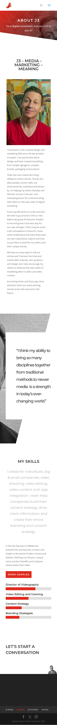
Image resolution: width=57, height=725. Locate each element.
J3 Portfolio (33, 709)
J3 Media (9, 709)
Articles (45, 709)
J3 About (21, 709)
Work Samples (18, 574)
